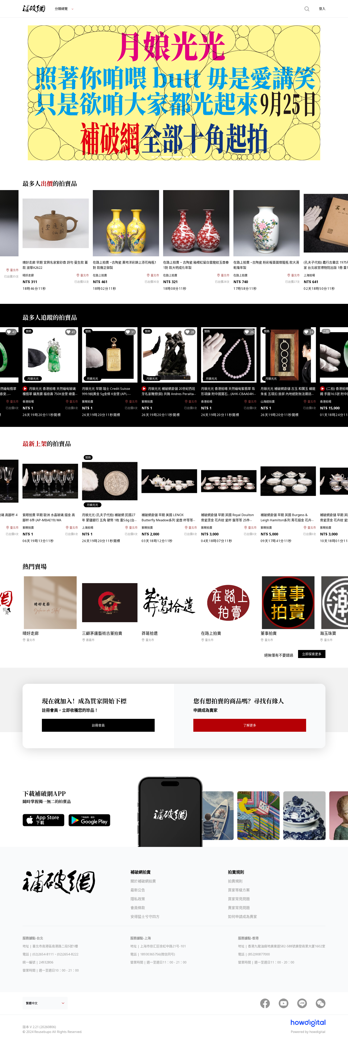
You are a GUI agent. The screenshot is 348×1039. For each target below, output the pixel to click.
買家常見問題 (239, 898)
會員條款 (137, 907)
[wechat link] (320, 1003)
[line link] (302, 1003)
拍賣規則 (235, 881)
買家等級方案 (239, 890)
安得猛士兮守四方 (145, 916)
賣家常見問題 (239, 907)
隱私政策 (137, 898)
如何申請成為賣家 (242, 916)
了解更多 (249, 725)
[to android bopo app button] (89, 820)
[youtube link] (283, 1003)
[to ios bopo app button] (43, 820)
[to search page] (306, 8)
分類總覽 (61, 8)
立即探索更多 (311, 654)
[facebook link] (265, 1003)
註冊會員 (98, 725)
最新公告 (137, 890)
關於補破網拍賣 (143, 881)
